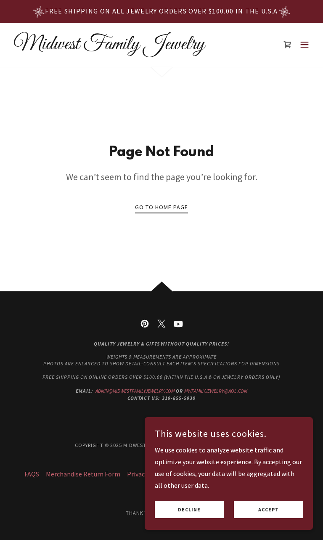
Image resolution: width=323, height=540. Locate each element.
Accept (268, 510)
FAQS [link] (31, 474)
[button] (304, 44)
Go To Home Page (161, 207)
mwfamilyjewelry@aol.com (215, 391)
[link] (107, 47)
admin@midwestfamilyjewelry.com (135, 391)
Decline (189, 510)
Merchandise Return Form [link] (83, 474)
